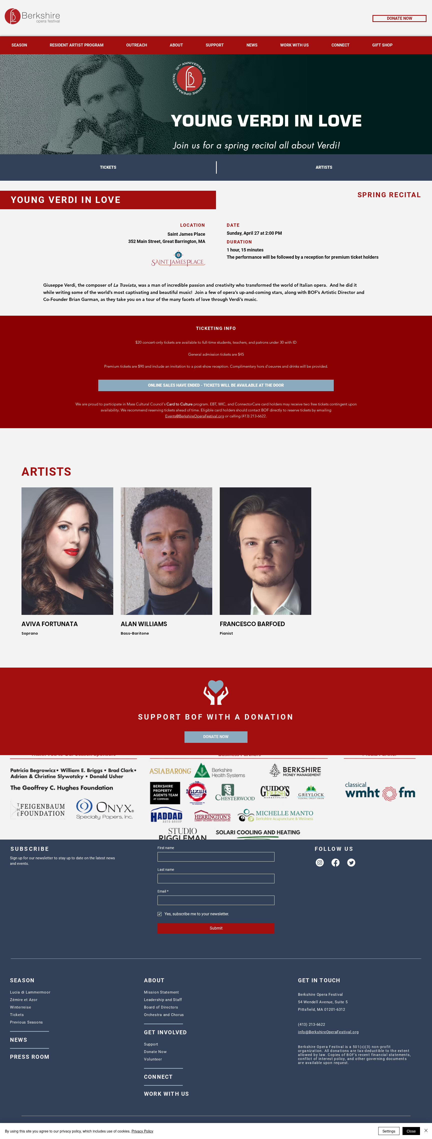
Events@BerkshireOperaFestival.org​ (194, 416)
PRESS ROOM (30, 1057)
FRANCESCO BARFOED (252, 624)
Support (151, 1044)
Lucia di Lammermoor (30, 992)
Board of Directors (161, 1007)
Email (163, 891)
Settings (388, 1131)
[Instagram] (320, 863)
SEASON (22, 980)
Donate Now (155, 1052)
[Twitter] (351, 863)
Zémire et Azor (24, 1000)
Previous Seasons (26, 1022)
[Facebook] (336, 863)
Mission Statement (161, 992)
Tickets (17, 1015)
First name (166, 848)
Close (411, 1131)
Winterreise (20, 1007)
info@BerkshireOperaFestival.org (328, 1032)
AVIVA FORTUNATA (50, 624)
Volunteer (153, 1059)
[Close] (426, 1131)
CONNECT (158, 1077)
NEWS (19, 1040)
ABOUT (154, 980)
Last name (166, 870)
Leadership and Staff (163, 1000)
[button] (216, 385)
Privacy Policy (142, 1131)
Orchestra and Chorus (164, 1015)
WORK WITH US (166, 1094)
